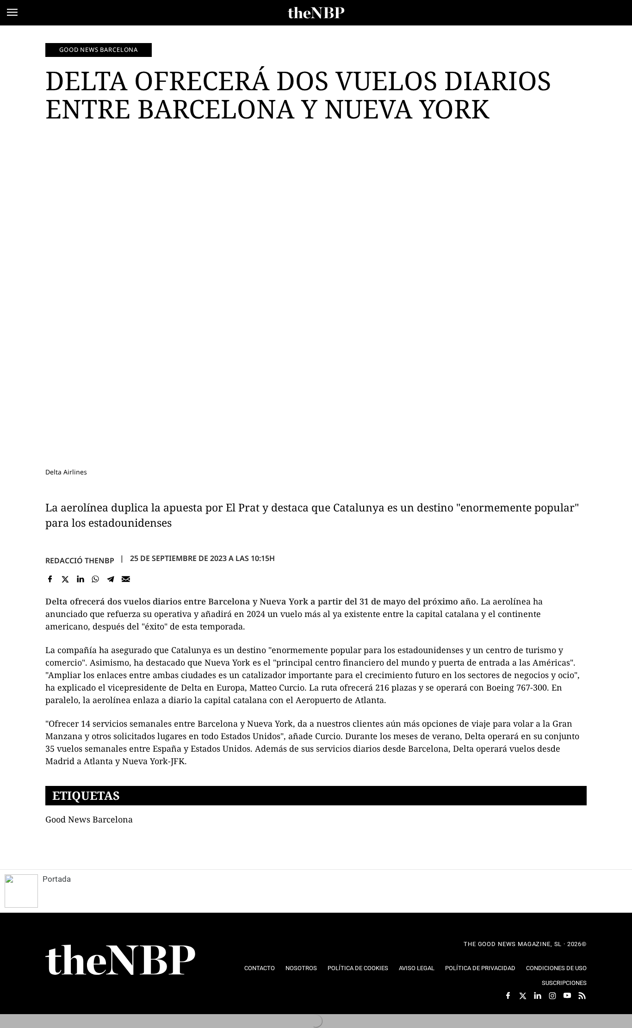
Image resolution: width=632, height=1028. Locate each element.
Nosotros (301, 968)
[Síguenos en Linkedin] (537, 995)
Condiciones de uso (556, 968)
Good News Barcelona (98, 49)
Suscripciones (564, 982)
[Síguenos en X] (522, 995)
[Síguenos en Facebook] (508, 995)
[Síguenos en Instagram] (552, 995)
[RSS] (582, 995)
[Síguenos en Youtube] (567, 995)
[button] (12, 12)
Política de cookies (358, 968)
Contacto (259, 968)
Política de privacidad (480, 968)
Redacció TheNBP (79, 560)
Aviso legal (416, 968)
